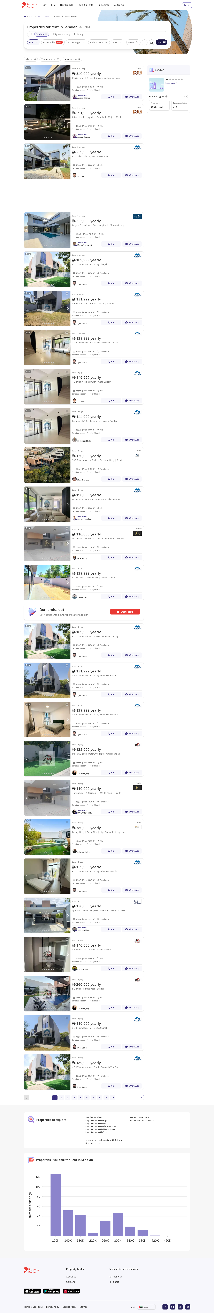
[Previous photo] (26, 83)
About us (71, 1276)
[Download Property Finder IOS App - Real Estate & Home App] (32, 1291)
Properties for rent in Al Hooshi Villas (100, 1126)
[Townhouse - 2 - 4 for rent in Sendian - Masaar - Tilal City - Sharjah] (84, 798)
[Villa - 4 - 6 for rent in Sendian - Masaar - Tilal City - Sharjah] (84, 122)
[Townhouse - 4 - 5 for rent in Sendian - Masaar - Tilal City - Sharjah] (84, 269)
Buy (44, 4)
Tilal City (40, 16)
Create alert (151, 42)
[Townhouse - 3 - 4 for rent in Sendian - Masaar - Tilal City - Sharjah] (84, 308)
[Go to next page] (141, 1097)
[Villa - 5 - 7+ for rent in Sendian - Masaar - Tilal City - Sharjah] (84, 230)
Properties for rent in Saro (96, 1132)
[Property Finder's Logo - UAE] (29, 5)
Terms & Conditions (33, 1306)
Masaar (48, 16)
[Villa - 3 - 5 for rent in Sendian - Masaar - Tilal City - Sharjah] (84, 582)
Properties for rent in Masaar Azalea (100, 1129)
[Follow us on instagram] (165, 1307)
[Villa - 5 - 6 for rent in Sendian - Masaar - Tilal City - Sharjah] (84, 83)
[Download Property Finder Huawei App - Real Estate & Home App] (71, 1291)
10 (112, 1097)
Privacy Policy (52, 1306)
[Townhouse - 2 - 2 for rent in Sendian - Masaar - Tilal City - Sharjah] (84, 543)
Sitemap (83, 1306)
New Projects (66, 4)
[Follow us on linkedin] (187, 1307)
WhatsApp (134, 96)
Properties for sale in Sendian (142, 1120)
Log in (187, 5)
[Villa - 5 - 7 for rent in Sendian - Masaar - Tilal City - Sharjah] (84, 837)
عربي (132, 1306)
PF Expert (114, 1281)
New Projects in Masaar (95, 1143)
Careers (70, 1281)
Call (113, 96)
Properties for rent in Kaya (96, 1120)
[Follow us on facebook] (172, 1307)
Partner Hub (115, 1276)
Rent (53, 4)
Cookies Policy (69, 1306)
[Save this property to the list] (67, 68)
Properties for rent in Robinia (97, 1123)
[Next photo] (67, 83)
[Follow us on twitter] (180, 1307)
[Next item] (186, 96)
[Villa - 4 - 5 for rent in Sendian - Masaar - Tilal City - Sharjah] (84, 387)
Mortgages (118, 4)
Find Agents (103, 4)
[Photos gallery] (47, 83)
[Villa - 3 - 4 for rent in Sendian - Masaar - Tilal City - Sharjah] (84, 954)
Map (160, 42)
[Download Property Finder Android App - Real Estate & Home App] (51, 1291)
